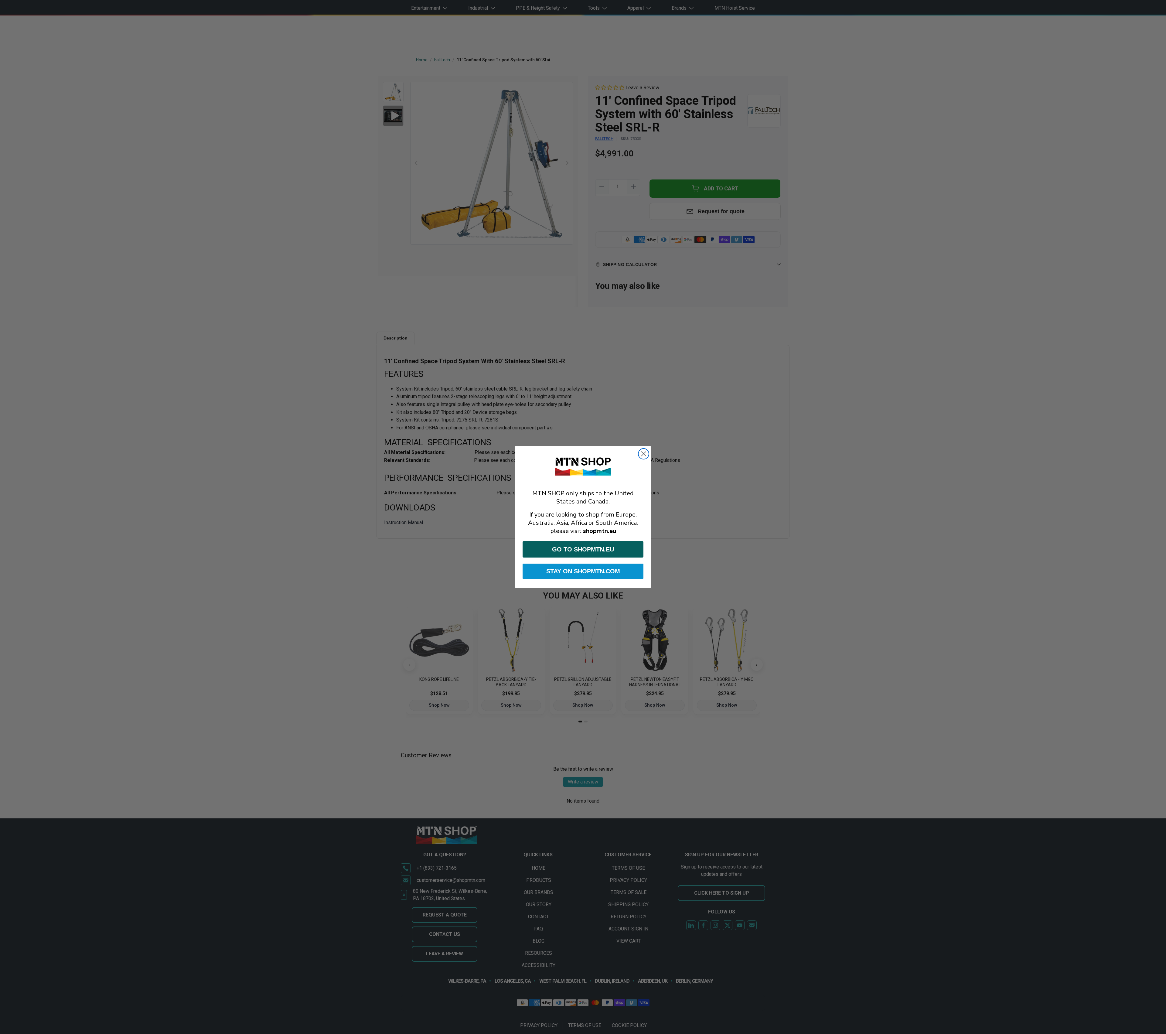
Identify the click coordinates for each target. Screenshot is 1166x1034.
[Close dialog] (643, 454)
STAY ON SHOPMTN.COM (583, 571)
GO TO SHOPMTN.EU (583, 549)
